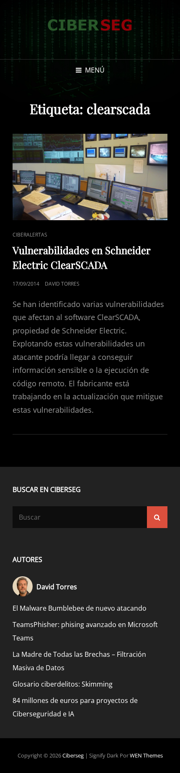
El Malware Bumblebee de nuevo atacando (80, 608)
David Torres (62, 283)
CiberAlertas (30, 234)
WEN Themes (146, 755)
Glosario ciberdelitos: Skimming (63, 684)
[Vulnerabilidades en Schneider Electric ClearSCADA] (90, 177)
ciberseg (73, 755)
